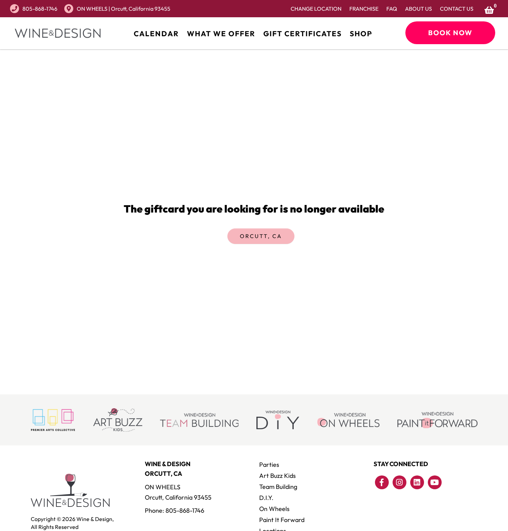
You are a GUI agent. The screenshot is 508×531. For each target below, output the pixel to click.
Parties (269, 465)
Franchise (363, 8)
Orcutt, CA (261, 236)
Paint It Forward (281, 520)
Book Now (450, 32)
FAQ (391, 8)
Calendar (156, 33)
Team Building (278, 487)
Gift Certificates (302, 33)
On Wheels (274, 509)
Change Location (316, 8)
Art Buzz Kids (277, 476)
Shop (361, 33)
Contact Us (456, 8)
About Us (418, 8)
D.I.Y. (266, 498)
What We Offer (221, 33)
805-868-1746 (39, 8)
